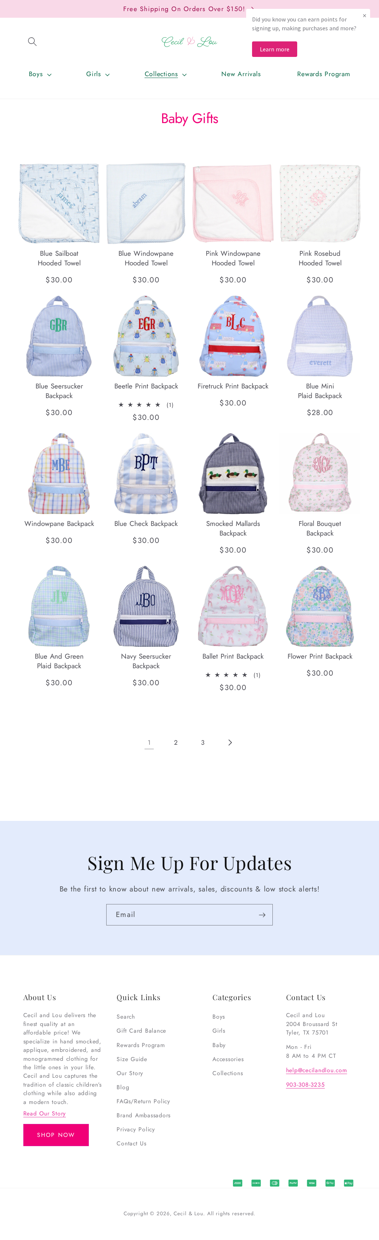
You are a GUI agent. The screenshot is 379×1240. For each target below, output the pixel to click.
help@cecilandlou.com (316, 1070)
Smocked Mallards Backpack (233, 528)
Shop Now (56, 1135)
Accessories (228, 1059)
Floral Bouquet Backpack (320, 528)
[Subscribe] (262, 914)
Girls (218, 1030)
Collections (227, 1073)
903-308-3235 (305, 1084)
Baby (219, 1045)
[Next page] (230, 743)
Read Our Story (44, 1113)
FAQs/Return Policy (143, 1101)
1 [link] (149, 742)
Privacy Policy (136, 1129)
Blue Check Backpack (146, 524)
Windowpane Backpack (59, 524)
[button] (32, 42)
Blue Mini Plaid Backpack (320, 390)
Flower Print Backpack (320, 656)
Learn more (274, 49)
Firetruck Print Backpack (233, 386)
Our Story (130, 1073)
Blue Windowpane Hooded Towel (146, 258)
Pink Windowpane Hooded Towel (233, 258)
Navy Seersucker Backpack (146, 661)
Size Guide (132, 1059)
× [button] (364, 15)
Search (126, 1016)
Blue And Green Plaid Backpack (59, 661)
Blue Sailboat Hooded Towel (59, 258)
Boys (218, 1016)
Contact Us (132, 1143)
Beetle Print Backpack (146, 386)
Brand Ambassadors (144, 1115)
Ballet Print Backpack (233, 656)
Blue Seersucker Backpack (59, 390)
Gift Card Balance (141, 1030)
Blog (123, 1087)
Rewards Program (141, 1045)
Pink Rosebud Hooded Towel (320, 258)
